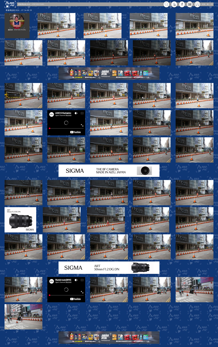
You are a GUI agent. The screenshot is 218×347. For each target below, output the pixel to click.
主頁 (203, 4)
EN (212, 4)
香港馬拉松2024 (24, 4)
